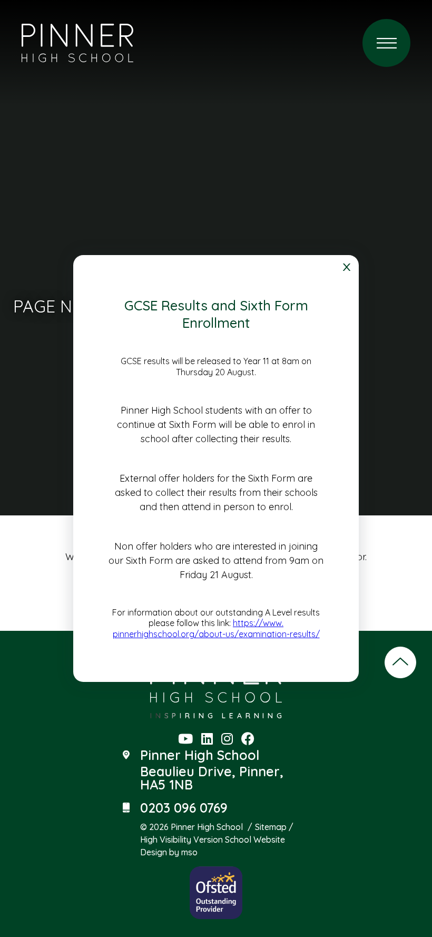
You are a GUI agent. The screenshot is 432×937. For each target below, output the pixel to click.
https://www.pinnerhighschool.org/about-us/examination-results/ (216, 628)
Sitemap (271, 827)
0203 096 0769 (184, 807)
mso (189, 852)
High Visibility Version (181, 839)
